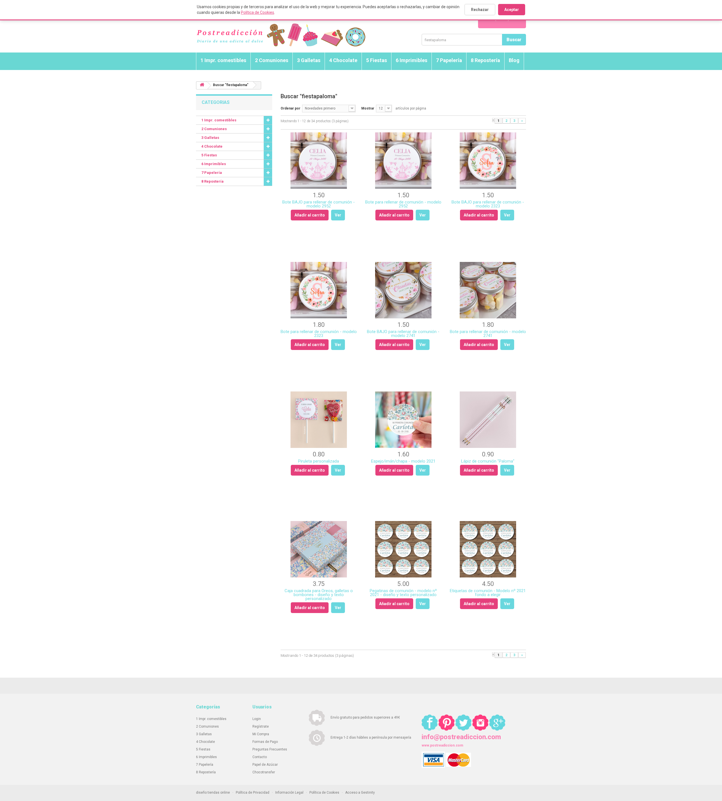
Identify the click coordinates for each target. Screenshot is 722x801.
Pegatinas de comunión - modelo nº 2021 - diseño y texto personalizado (403, 592)
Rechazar (480, 9)
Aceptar (511, 9)
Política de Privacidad (252, 793)
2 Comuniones (271, 60)
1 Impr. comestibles (223, 60)
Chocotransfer (263, 772)
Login (256, 719)
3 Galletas (308, 60)
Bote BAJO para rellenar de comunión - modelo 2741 (403, 333)
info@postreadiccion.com (461, 737)
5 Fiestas (376, 60)
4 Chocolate (343, 60)
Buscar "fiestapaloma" (230, 85)
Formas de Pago (265, 742)
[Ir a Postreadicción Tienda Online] (202, 85)
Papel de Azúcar (265, 765)
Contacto (259, 757)
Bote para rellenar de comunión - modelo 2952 (403, 204)
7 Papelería (449, 60)
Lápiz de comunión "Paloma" (487, 461)
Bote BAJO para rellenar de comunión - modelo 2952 (318, 204)
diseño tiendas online (213, 793)
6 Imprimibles (411, 60)
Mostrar (367, 108)
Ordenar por (290, 108)
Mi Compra (260, 734)
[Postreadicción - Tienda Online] (281, 35)
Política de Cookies (257, 12)
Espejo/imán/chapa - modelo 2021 (403, 461)
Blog (514, 60)
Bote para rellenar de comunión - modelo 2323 (319, 333)
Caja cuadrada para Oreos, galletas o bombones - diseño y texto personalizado (319, 594)
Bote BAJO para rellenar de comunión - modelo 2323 (488, 204)
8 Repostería (485, 60)
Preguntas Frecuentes (269, 749)
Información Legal (289, 793)
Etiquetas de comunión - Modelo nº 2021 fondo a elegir (488, 592)
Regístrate (260, 726)
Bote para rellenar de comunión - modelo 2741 (488, 333)
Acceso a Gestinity (360, 793)
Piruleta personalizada (318, 461)
